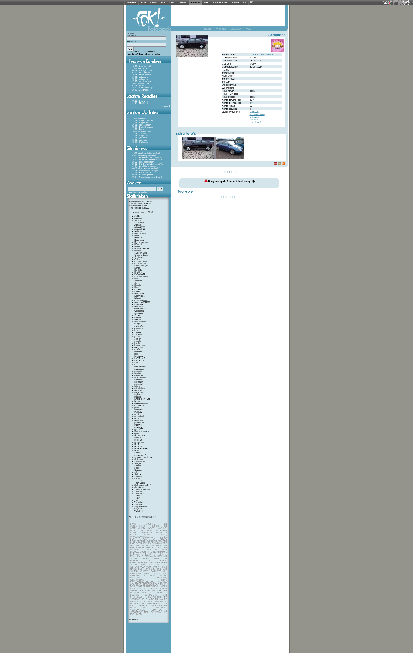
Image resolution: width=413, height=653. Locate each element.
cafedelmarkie (140, 253)
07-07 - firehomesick (141, 73)
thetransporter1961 (142, 485)
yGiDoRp (138, 511)
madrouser (139, 369)
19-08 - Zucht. (138, 129)
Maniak (137, 373)
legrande (138, 352)
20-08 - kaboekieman (141, 125)
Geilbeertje (139, 311)
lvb (135, 365)
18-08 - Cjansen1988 (141, 66)
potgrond (138, 427)
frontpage (131, 2)
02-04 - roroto (138, 86)
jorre (136, 330)
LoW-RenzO (139, 358)
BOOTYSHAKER (141, 248)
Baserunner (139, 240)
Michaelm (138, 382)
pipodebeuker (140, 416)
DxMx (137, 291)
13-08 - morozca (139, 68)
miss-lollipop (139, 388)
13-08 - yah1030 (139, 138)
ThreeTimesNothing (143, 489)
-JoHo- (137, 216)
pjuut (136, 418)
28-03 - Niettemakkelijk (142, 88)
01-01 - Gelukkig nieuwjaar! (144, 166)
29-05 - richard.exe (140, 79)
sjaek (136, 468)
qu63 (136, 433)
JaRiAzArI (138, 326)
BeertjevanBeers (141, 242)
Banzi (136, 236)
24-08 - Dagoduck (140, 123)
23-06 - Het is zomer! (141, 173)
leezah (137, 350)
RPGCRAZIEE (141, 448)
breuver (137, 251)
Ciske (137, 259)
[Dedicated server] (387, 3)
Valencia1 (138, 502)
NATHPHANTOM (142, 399)
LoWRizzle (139, 360)
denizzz (137, 279)
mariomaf (138, 375)
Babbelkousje (140, 233)
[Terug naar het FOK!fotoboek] (209, 30)
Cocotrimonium (141, 261)
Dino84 (137, 285)
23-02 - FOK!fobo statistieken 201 (147, 164)
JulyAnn (138, 334)
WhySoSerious (141, 506)
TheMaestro (139, 483)
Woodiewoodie (257, 114)
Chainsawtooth (141, 255)
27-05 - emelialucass (141, 81)
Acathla (137, 225)
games (153, 2)
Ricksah (138, 440)
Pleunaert (138, 420)
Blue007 (138, 246)
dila (135, 283)
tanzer (137, 479)
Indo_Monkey (140, 322)
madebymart (140, 367)
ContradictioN (140, 264)
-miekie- (138, 218)
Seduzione (139, 459)
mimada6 (138, 384)
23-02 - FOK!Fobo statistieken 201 (147, 158)
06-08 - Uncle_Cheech (142, 70)
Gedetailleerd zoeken (138, 192)
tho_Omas (139, 487)
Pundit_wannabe (141, 431)
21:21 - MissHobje (140, 103)
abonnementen (220, 2)
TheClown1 (255, 122)
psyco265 (138, 429)
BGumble (138, 244)
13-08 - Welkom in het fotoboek (146, 153)
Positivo (138, 425)
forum (172, 2)
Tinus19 (138, 491)
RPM (136, 451)
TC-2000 (138, 481)
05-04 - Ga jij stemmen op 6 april (147, 177)
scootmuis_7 (140, 455)
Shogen (137, 466)
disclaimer (133, 619)
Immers (137, 319)
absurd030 (139, 223)
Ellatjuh (137, 298)
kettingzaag (139, 345)
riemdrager (139, 442)
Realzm (137, 438)
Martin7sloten (140, 377)
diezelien (138, 281)
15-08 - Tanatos (139, 133)
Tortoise (138, 496)
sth (135, 472)
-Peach (137, 221)
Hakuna (137, 317)
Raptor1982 (139, 436)
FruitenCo (138, 307)
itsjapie (137, 324)
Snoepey (138, 470)
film (163, 2)
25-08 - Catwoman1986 (142, 121)
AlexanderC (139, 229)
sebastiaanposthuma (143, 457)
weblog (183, 2)
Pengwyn (138, 410)
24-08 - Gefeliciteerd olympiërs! (146, 170)
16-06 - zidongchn (140, 77)
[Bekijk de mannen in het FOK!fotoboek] (223, 30)
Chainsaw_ (139, 257)
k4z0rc (137, 343)
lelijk (136, 354)
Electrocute (139, 296)
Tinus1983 (139, 494)
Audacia (138, 231)
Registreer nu (149, 52)
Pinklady (138, 412)
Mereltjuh (138, 380)
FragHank (138, 304)
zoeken (235, 2)
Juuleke (137, 341)
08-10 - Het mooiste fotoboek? (146, 168)
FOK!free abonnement (261, 54)
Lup (136, 362)
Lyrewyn (254, 112)
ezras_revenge (141, 300)
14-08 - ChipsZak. (140, 136)
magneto (138, 371)
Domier (137, 289)
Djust (136, 287)
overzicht (166, 106)
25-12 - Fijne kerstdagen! (143, 162)
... (147, 101)
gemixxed (138, 313)
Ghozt (137, 315)
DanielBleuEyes (141, 266)
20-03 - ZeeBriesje (140, 90)
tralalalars (255, 117)
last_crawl (138, 347)
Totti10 (137, 498)
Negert (137, 401)
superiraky (139, 476)
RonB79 (138, 446)
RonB (136, 444)
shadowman (139, 461)
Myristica (138, 395)
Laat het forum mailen (149, 54)
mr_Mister (138, 393)
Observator (139, 405)
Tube (136, 500)
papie (136, 408)
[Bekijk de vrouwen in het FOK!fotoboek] (237, 30)
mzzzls (137, 397)
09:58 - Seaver (138, 101)
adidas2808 (139, 227)
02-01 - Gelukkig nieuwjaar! (144, 155)
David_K (138, 272)
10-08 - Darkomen (140, 142)
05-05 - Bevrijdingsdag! (142, 175)
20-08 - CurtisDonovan (142, 127)
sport (143, 2)
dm (244, 2)
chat (206, 2)
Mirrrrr (137, 386)
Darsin (137, 268)
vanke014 (138, 504)
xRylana (138, 509)
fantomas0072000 (142, 302)
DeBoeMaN (139, 274)
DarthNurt (138, 270)
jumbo (137, 337)
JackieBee (276, 35)
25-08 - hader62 (139, 118)
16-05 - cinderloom (140, 83)
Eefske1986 (139, 294)
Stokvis (137, 474)
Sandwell (138, 453)
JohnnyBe (138, 328)
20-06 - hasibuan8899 (141, 75)
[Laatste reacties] (148, 99)
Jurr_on (137, 339)
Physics (254, 119)
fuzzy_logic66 (140, 309)
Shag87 (137, 463)
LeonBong (138, 356)
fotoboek (195, 2)
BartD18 (138, 238)
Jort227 (137, 332)
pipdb (136, 414)
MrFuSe (138, 390)
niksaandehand (141, 403)
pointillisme (139, 423)
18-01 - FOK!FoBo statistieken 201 (147, 160)
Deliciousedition (141, 276)
